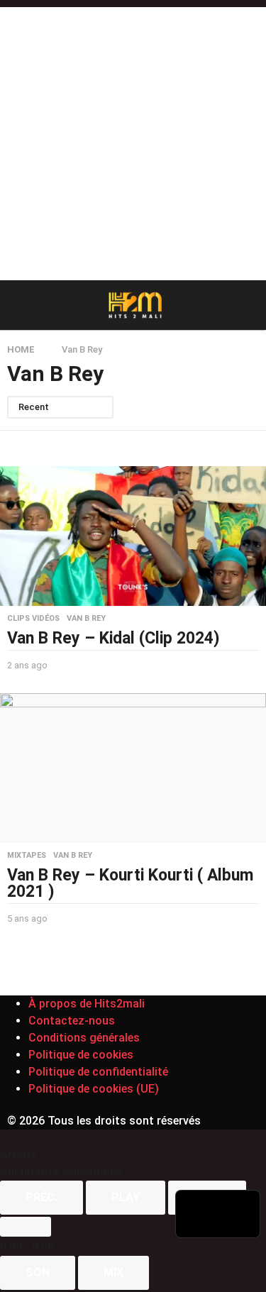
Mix (113, 1272)
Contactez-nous (71, 1020)
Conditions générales (84, 1037)
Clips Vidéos (33, 618)
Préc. (41, 1197)
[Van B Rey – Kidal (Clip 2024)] (133, 536)
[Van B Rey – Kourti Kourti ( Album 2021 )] (133, 768)
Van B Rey (86, 618)
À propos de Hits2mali (86, 1003)
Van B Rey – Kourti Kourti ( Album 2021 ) (130, 883)
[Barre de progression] (25, 1227)
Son (38, 1272)
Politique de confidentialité (98, 1071)
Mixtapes (26, 855)
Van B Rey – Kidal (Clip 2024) (113, 638)
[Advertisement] (133, 140)
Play (125, 1197)
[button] (16, 305)
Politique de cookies (80, 1054)
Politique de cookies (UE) (93, 1088)
